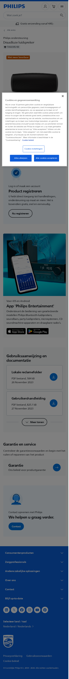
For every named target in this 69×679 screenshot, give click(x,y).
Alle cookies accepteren (45, 158)
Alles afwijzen (19, 158)
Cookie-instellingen (32, 148)
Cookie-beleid (30, 140)
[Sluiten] (60, 96)
